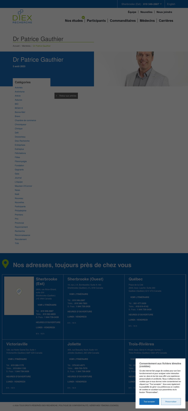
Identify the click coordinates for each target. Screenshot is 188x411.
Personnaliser (170, 401)
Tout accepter (149, 401)
